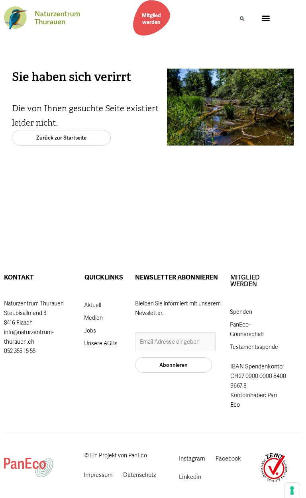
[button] (241, 18)
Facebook (228, 458)
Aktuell (92, 305)
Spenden (241, 311)
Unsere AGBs (101, 343)
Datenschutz (139, 474)
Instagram (192, 458)
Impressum (98, 474)
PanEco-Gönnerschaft (247, 329)
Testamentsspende (254, 346)
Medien (93, 317)
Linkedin (190, 476)
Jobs (90, 330)
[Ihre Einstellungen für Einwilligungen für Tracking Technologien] (292, 490)
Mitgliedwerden (151, 19)
